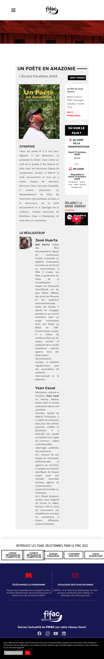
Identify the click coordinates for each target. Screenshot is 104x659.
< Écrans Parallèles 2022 (38, 76)
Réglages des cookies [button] (13, 653)
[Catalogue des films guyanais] (75, 575)
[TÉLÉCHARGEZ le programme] (28, 575)
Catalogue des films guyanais (75, 584)
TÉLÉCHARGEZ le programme (28, 584)
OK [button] (28, 653)
